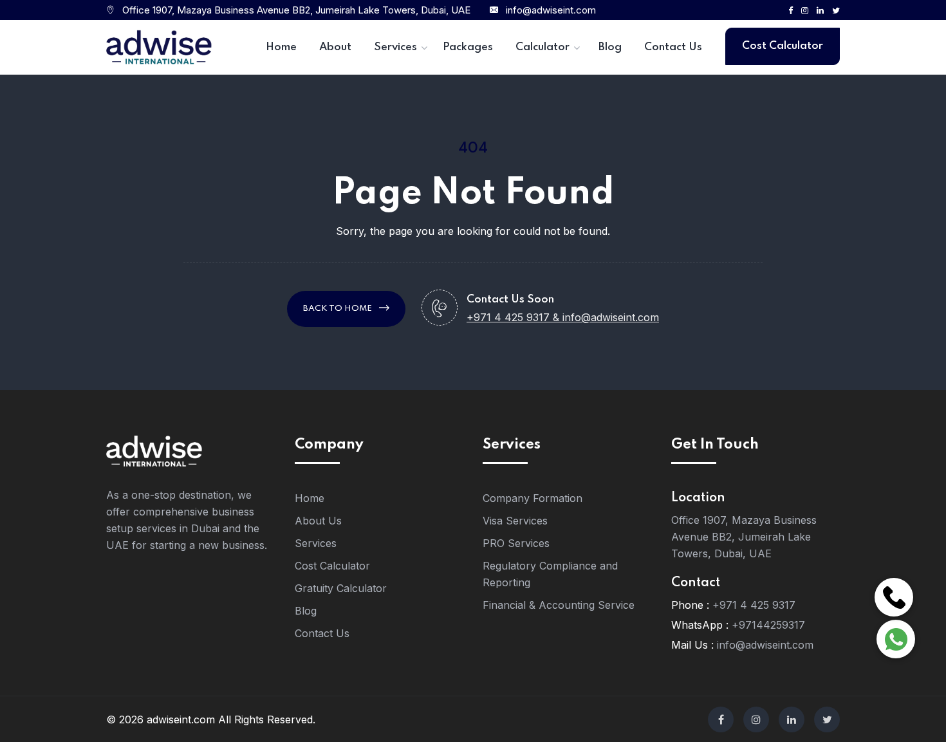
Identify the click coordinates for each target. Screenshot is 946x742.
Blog (306, 610)
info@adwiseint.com (551, 10)
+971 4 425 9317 (753, 604)
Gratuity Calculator (341, 588)
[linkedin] (791, 719)
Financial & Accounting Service (559, 604)
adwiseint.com (181, 719)
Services (316, 543)
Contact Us (322, 633)
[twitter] (827, 719)
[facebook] (721, 719)
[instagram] (756, 719)
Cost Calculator (782, 46)
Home (309, 498)
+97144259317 (768, 624)
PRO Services (516, 543)
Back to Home (338, 308)
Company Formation (532, 498)
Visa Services (515, 520)
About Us (318, 520)
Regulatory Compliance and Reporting (550, 574)
